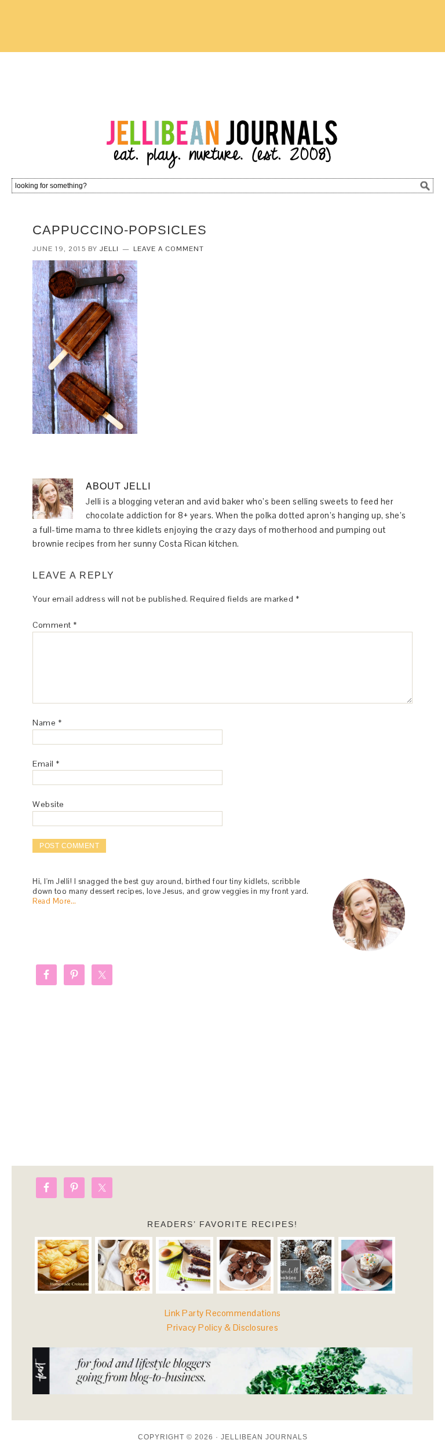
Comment (54, 625)
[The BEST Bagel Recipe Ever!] (123, 1265)
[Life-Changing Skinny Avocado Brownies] (184, 1265)
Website (48, 804)
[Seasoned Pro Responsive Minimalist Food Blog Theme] (222, 1391)
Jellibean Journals (222, 111)
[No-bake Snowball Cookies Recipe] (305, 1265)
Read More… (54, 901)
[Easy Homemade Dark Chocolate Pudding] (366, 1265)
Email (46, 763)
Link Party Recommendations (223, 1312)
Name (46, 722)
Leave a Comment (168, 248)
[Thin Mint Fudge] (245, 1265)
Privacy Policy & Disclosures (222, 1327)
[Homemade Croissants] (63, 1265)
